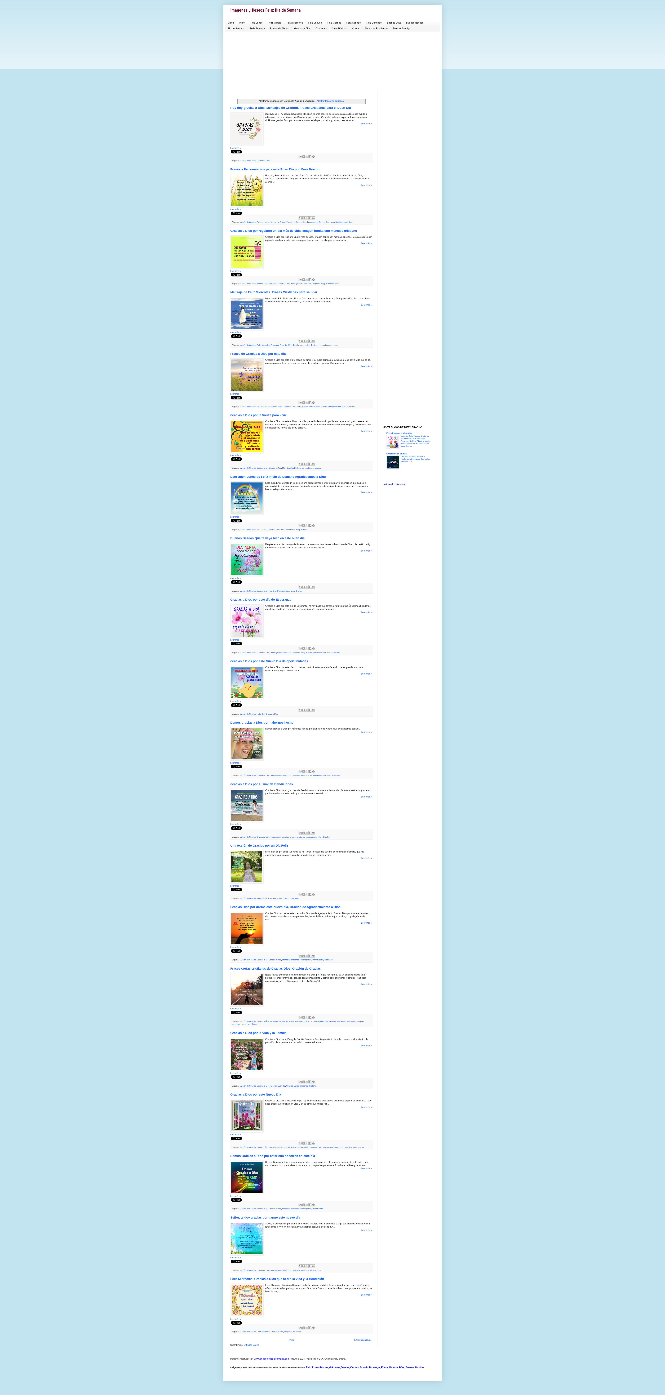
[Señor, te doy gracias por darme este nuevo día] (247, 1254)
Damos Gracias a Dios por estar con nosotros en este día (272, 1156)
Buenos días (262, 283)
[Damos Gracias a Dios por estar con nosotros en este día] (247, 1193)
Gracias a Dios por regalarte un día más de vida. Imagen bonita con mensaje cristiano (293, 230)
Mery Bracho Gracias (330, 283)
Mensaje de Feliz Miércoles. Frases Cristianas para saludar (273, 292)
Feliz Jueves (315, 22)
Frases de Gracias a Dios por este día (258, 353)
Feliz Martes (274, 22)
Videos (355, 28)
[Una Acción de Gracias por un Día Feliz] (247, 882)
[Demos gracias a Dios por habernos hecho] (247, 759)
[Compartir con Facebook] (310, 156)
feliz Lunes (261, 529)
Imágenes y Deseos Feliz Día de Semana (265, 10)
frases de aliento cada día (279, 1147)
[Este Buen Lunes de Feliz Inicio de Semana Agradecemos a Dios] (247, 514)
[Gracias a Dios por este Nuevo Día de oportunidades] (247, 698)
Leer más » (366, 123)
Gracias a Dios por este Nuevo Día (255, 1094)
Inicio (242, 22)
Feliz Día (272, 283)
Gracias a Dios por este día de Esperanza (260, 599)
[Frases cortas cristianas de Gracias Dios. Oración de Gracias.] (247, 1005)
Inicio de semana (288, 529)
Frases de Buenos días (296, 222)
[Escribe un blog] (303, 156)
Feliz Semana (257, 28)
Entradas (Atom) (251, 1345)
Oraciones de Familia (396, 454)
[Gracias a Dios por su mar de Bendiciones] (247, 821)
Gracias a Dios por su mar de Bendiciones (261, 784)
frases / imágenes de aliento (269, 1021)
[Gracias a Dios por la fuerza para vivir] (247, 452)
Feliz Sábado (353, 22)
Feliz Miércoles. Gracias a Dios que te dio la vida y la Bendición (277, 1279)
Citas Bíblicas (339, 28)
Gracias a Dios (302, 28)
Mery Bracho (302, 406)
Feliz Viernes (334, 22)
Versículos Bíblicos (250, 1024)
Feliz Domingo (374, 22)
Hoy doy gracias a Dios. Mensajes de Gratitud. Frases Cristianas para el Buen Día (290, 108)
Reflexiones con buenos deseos (324, 345)
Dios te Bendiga (401, 28)
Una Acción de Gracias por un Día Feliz (259, 845)
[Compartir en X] (307, 156)
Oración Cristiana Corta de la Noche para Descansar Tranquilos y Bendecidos (415, 459)
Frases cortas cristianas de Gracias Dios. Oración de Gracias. (276, 968)
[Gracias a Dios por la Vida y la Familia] (247, 1070)
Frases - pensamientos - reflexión (271, 222)
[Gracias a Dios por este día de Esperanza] (247, 637)
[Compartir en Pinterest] (313, 156)
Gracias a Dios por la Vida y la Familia (258, 1033)
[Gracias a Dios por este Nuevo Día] (247, 1131)
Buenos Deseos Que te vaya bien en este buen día (267, 538)
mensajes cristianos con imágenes (305, 283)
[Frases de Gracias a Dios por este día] (247, 391)
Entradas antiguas (362, 1340)
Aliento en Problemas (376, 28)
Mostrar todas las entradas (330, 101)
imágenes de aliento (279, 837)
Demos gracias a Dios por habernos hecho (262, 722)
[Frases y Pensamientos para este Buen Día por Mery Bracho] (247, 206)
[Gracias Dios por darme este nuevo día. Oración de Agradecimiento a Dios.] (247, 944)
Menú (231, 22)
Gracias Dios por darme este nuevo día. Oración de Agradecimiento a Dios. (285, 907)
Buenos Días (394, 22)
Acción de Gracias (248, 160)
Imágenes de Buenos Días (318, 222)
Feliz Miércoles (294, 22)
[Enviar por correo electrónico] (300, 156)
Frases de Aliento (279, 28)
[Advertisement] (332, 61)
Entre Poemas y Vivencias (399, 433)
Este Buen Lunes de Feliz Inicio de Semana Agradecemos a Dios (278, 476)
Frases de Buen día (279, 345)
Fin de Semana (236, 28)
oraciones (295, 898)
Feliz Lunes (256, 22)
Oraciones (321, 28)
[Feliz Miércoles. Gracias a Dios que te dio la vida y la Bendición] (247, 1316)
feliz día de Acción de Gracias (269, 406)
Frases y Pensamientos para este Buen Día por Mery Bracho (275, 169)
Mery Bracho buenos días (341, 222)
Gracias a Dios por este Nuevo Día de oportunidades (269, 661)
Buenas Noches (414, 22)
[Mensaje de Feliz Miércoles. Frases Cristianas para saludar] (247, 329)
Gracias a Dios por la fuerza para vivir (258, 415)
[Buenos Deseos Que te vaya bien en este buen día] (247, 575)
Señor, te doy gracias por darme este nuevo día (265, 1217)
